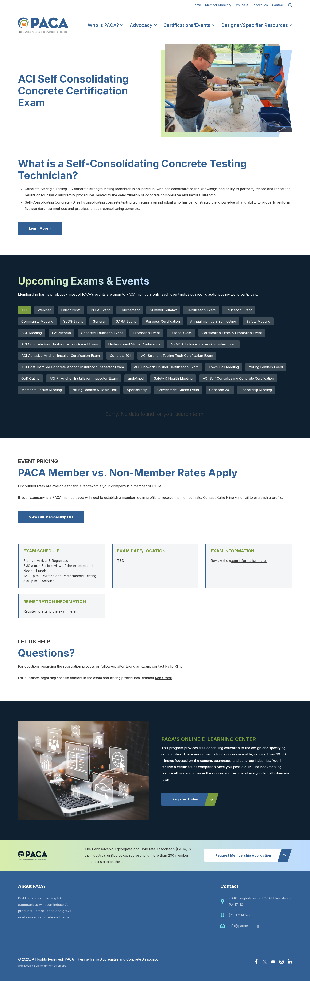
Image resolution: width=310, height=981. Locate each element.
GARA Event (126, 321)
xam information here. (249, 560)
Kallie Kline (225, 497)
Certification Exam (201, 310)
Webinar (44, 310)
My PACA (242, 5)
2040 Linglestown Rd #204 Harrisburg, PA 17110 (260, 901)
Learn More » (40, 228)
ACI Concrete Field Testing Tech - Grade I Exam (59, 344)
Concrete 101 (120, 355)
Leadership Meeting (256, 390)
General (99, 321)
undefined (136, 378)
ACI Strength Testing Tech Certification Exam (177, 355)
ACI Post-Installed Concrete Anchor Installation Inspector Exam (72, 367)
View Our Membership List (51, 517)
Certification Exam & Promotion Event (232, 333)
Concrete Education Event (102, 333)
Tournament (130, 310)
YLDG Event (73, 321)
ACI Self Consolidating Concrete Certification (238, 378)
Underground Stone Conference (134, 344)
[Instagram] (281, 961)
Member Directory (218, 5)
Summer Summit (163, 310)
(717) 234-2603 (241, 915)
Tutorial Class (181, 333)
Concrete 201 (219, 390)
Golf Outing (30, 378)
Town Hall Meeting (224, 367)
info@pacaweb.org (244, 926)
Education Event (239, 310)
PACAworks (61, 333)
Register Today (185, 799)
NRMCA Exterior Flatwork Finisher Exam (203, 344)
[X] (265, 961)
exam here (67, 611)
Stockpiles (260, 5)
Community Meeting (37, 321)
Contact (278, 5)
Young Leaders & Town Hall (94, 390)
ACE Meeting (31, 333)
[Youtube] (273, 961)
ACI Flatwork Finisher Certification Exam (166, 367)
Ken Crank (163, 678)
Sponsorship (137, 390)
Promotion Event (146, 333)
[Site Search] (290, 5)
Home (197, 5)
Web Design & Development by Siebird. (42, 965)
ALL (24, 310)
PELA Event (100, 310)
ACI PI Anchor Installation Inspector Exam (84, 378)
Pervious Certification (163, 321)
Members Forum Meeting (41, 390)
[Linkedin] (290, 961)
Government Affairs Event (178, 390)
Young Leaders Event (266, 367)
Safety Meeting (258, 321)
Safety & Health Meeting (173, 378)
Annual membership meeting (213, 321)
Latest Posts (71, 310)
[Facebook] (256, 961)
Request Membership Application (243, 855)
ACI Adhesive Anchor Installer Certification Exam (60, 355)
